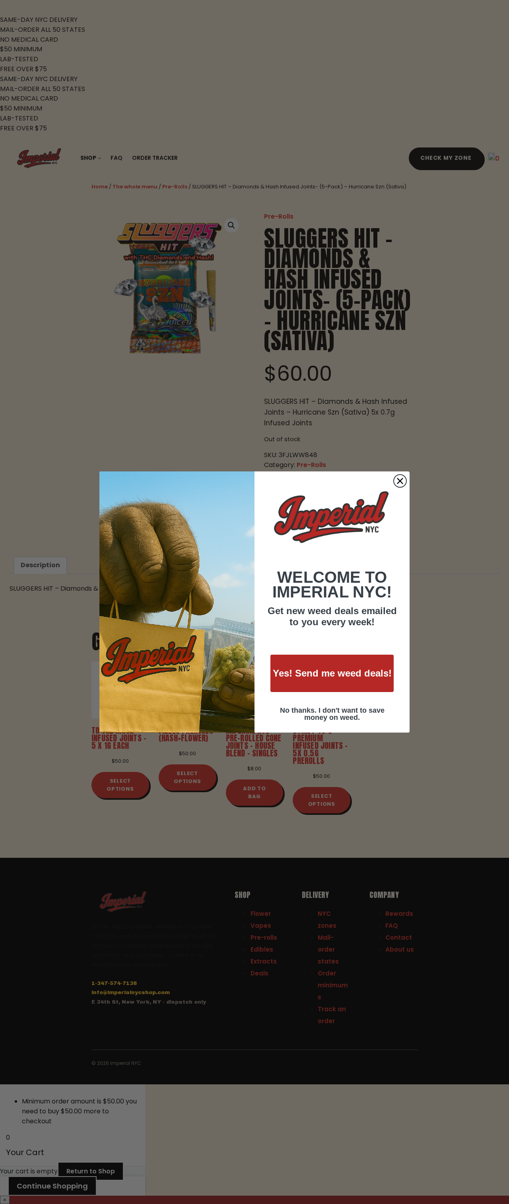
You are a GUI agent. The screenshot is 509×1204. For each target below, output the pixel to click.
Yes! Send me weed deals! (332, 673)
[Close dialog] (400, 481)
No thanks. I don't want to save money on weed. (332, 713)
